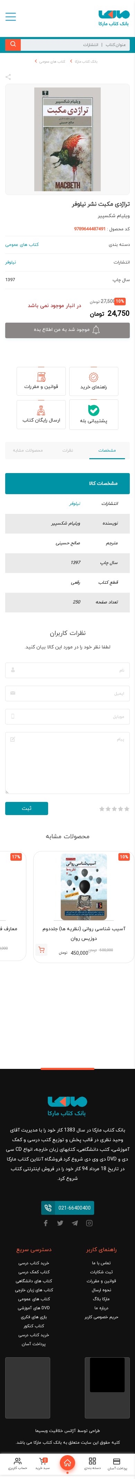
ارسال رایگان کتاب (41, 420)
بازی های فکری (34, 1317)
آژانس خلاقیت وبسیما (55, 1431)
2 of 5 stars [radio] (120, 808)
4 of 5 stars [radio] (108, 808)
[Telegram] (75, 1224)
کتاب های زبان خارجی (34, 1290)
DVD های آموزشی (34, 1308)
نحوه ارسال (101, 1290)
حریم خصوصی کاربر (101, 1317)
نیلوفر (74, 504)
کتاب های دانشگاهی (34, 1281)
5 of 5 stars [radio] (102, 808)
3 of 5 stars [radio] (114, 808)
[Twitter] (60, 1224)
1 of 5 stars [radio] (126, 808)
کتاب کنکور (34, 1326)
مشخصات (107, 450)
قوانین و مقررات (41, 386)
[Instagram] (89, 1224)
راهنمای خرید (93, 387)
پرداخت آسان (34, 1344)
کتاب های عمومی (52, 61)
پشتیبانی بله (93, 421)
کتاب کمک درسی (34, 1272)
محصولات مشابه (28, 450)
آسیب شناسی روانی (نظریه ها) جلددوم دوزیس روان (84, 934)
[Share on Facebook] (21, 78)
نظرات (67, 450)
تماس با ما (101, 1263)
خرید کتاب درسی (33, 1263)
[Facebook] (46, 1224)
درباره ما (101, 1308)
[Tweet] (45, 78)
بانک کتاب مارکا (86, 61)
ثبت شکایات (101, 1272)
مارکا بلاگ (101, 1299)
